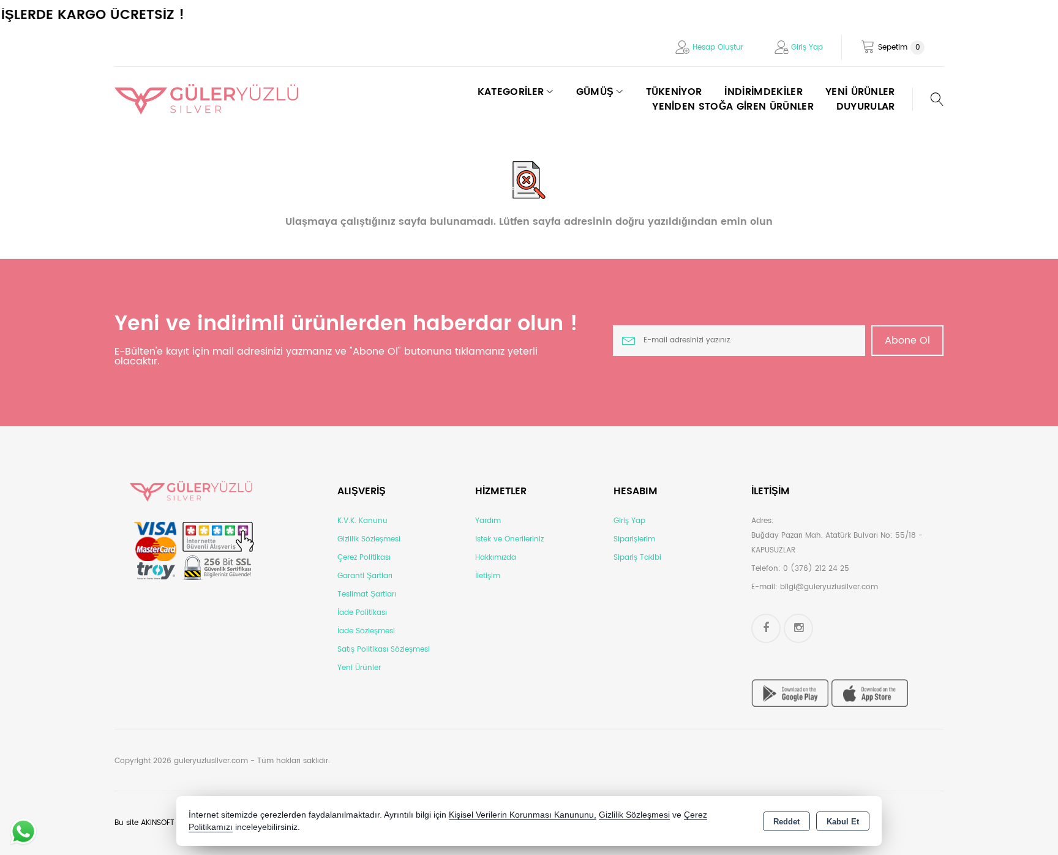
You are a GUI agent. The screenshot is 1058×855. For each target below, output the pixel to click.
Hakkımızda (495, 557)
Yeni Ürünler (359, 668)
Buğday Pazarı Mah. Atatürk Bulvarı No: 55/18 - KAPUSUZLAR (837, 543)
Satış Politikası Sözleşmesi (383, 649)
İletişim (487, 576)
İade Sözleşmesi (366, 631)
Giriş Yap (807, 47)
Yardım (488, 521)
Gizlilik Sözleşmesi (368, 539)
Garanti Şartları (364, 576)
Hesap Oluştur (717, 47)
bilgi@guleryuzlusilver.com (829, 587)
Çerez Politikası (364, 557)
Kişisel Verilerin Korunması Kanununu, (522, 814)
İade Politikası (362, 613)
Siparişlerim (634, 539)
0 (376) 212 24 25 (816, 568)
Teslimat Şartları (366, 594)
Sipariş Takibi (637, 557)
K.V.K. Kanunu (362, 521)
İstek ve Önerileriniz (509, 539)
